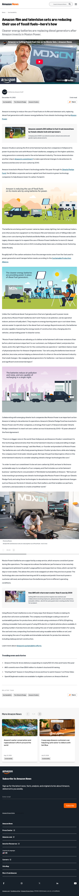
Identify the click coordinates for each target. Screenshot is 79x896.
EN (6, 853)
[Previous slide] (3, 550)
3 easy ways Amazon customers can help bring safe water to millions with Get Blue (56, 742)
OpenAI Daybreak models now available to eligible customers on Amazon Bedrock (36, 676)
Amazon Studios (34, 102)
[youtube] (75, 883)
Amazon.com (7, 837)
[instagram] (21, 883)
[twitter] (39, 883)
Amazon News (7, 824)
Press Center (7, 830)
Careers (5, 860)
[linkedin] (57, 883)
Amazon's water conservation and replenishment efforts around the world (17, 742)
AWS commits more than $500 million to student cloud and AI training (32, 667)
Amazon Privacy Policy (27, 891)
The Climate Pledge (20, 102)
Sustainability (12, 12)
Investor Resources (9, 844)
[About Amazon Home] (7, 772)
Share (74, 102)
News (3, 12)
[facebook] (3, 883)
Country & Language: (8, 850)
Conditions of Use (15, 891)
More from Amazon (9, 873)
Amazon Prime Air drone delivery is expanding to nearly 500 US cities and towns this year (39, 663)
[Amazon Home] (10, 4)
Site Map (5, 866)
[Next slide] (13, 550)
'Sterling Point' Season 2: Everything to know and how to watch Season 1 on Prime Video (39, 672)
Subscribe (70, 805)
